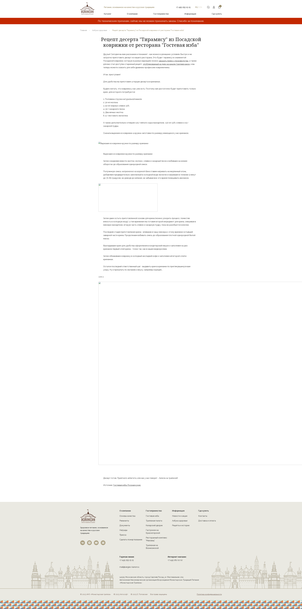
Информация (190, 14)
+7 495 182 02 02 (175, 560)
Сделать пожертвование (131, 539)
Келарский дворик (154, 525)
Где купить (217, 14)
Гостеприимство (161, 14)
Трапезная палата (154, 521)
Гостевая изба (152, 516)
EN (200, 7)
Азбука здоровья (99, 30)
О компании (132, 14)
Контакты (202, 516)
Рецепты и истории (180, 525)
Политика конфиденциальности (209, 594)
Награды (123, 530)
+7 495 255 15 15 (127, 560)
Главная (83, 30)
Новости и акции (179, 516)
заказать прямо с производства (173, 61)
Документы (125, 525)
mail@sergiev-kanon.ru (129, 567)
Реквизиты (124, 521)
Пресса (123, 535)
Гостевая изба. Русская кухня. (127, 485)
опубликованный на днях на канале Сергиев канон (166, 64)
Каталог (107, 14)
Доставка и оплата (207, 521)
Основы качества (127, 516)
